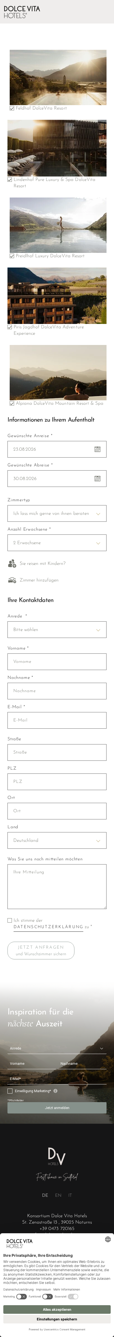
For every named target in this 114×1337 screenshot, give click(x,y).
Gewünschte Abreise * (30, 465)
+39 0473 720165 (57, 1228)
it (70, 1195)
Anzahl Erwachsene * (29, 529)
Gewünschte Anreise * (29, 436)
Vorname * (18, 648)
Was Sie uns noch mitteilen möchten (45, 859)
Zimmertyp (18, 500)
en (58, 1195)
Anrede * (17, 616)
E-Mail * (16, 707)
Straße (14, 739)
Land (12, 827)
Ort (11, 798)
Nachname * (20, 678)
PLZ (11, 768)
